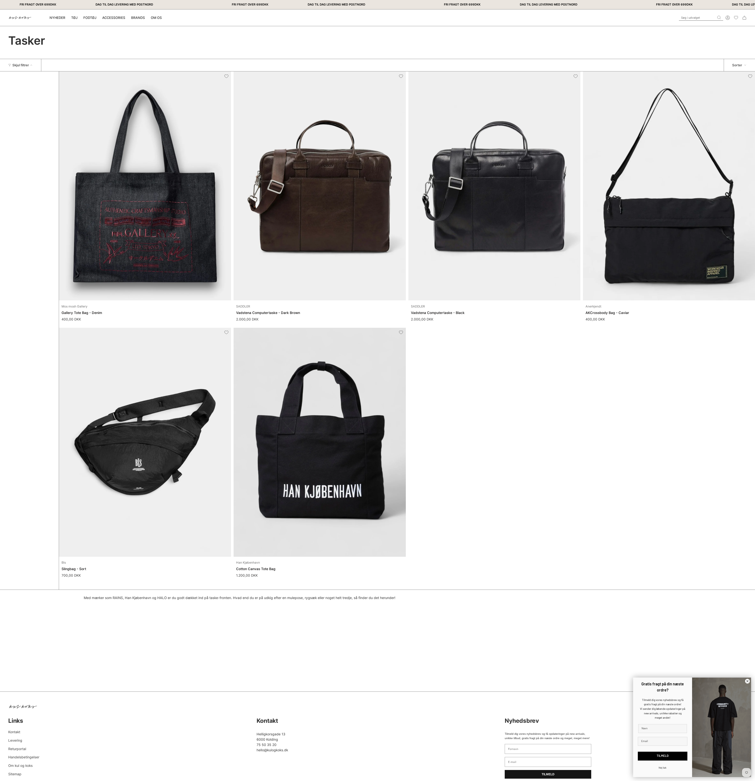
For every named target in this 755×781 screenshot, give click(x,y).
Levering (15, 740)
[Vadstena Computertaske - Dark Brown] (320, 185)
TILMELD (548, 774)
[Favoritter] (736, 17)
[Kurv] (744, 17)
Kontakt (14, 732)
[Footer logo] (23, 707)
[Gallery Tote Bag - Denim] (145, 185)
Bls (64, 562)
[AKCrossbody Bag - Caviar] (669, 185)
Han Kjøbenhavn (248, 562)
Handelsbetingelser (23, 757)
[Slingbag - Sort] (145, 442)
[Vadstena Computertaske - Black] (494, 185)
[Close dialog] (747, 681)
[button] (74, 18)
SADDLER (243, 306)
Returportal (17, 749)
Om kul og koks (20, 765)
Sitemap (14, 774)
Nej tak (663, 767)
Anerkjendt (593, 306)
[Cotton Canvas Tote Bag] (320, 442)
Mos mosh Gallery (74, 306)
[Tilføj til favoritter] (226, 76)
